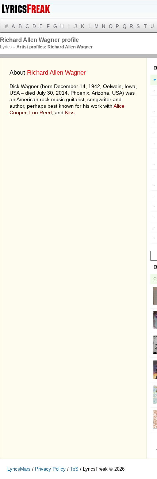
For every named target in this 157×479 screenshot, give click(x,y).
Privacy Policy (50, 469)
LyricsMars (19, 469)
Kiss (69, 112)
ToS (74, 469)
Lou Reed (40, 112)
